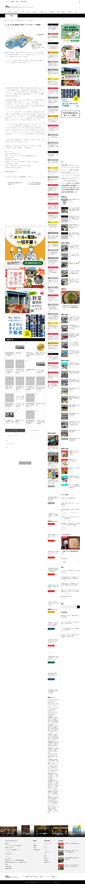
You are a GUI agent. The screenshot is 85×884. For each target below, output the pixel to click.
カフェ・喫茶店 (63, 512)
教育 (67, 187)
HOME (9, 11)
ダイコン (63, 175)
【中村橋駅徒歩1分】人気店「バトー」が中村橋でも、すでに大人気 (53, 802)
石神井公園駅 (75, 512)
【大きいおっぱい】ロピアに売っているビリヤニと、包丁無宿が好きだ (53, 713)
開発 (24, 176)
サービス (72, 173)
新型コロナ (16, 11)
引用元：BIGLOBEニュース (11, 171)
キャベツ (64, 170)
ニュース (18, 176)
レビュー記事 (69, 512)
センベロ (65, 526)
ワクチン (64, 183)
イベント (66, 167)
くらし (71, 165)
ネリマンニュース (69, 178)
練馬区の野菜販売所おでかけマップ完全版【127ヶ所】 (16, 862)
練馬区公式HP (74, 189)
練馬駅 (63, 192)
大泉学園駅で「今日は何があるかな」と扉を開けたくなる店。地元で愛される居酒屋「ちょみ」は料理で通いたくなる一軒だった (53, 720)
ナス (73, 175)
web (76, 11)
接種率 (64, 187)
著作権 (31, 876)
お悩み (62, 618)
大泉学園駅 (72, 185)
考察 (58, 11)
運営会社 (7, 843)
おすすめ (64, 165)
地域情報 (22, 176)
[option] (8, 831)
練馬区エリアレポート (9, 847)
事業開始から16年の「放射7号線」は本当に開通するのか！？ (53, 793)
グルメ (28, 11)
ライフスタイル (70, 181)
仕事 (71, 183)
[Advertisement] (67, 7)
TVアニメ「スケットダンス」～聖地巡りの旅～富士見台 (53, 766)
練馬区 (67, 189)
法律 (73, 187)
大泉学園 (74, 526)
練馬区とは (36, 876)
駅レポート (35, 11)
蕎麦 (64, 499)
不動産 (17, 1)
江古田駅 (70, 187)
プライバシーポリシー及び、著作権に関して (14, 845)
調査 (66, 192)
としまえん (15, 176)
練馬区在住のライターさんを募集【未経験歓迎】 (14, 860)
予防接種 (68, 183)
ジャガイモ (77, 173)
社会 (63, 189)
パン (76, 178)
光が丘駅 (73, 183)
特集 (72, 512)
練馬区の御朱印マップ (9, 868)
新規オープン (43, 11)
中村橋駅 (62, 506)
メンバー (7, 1)
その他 (11, 15)
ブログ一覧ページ (8, 853)
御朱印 (63, 11)
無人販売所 (51, 11)
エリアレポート (47, 851)
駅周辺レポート (47, 862)
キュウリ (67, 170)
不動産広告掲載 (23, 1)
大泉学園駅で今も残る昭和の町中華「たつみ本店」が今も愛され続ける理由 (53, 744)
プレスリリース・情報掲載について (12, 849)
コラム (62, 526)
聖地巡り (70, 11)
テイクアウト (67, 175)
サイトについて (8, 858)
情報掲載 (12, 1)
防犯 (76, 192)
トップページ (7, 851)
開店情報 (70, 192)
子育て (77, 185)
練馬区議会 (46, 860)
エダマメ (70, 167)
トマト (71, 175)
